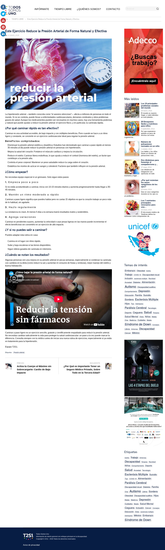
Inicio (6, 19)
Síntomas (134, 329)
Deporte (128, 312)
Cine (126, 320)
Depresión (144, 291)
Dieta (142, 316)
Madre (149, 320)
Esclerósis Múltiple (146, 299)
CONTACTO (113, 9)
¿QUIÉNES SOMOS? (89, 9)
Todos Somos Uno (42, 534)
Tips (132, 303)
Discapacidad (146, 329)
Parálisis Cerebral (136, 308)
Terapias (156, 313)
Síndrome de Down (138, 324)
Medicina (133, 320)
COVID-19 (137, 275)
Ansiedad (128, 282)
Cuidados (141, 320)
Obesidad (141, 270)
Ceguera (138, 312)
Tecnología (152, 308)
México (135, 332)
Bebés (154, 316)
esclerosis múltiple (140, 278)
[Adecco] (143, 60)
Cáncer (128, 333)
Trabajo (128, 274)
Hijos (127, 303)
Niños (147, 316)
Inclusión (129, 278)
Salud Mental (131, 316)
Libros (127, 329)
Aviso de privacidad (31, 545)
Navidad (152, 278)
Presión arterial (19, 352)
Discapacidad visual (150, 274)
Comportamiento (131, 291)
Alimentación (148, 282)
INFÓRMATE (42, 9)
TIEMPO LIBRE (63, 9)
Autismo (130, 286)
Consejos (155, 325)
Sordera (129, 299)
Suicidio (147, 295)
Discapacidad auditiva (146, 287)
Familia (138, 295)
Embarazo (130, 270)
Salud (148, 312)
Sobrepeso (139, 304)
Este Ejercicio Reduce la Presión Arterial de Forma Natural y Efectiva (56, 31)
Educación (129, 295)
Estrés (148, 271)
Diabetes (136, 282)
